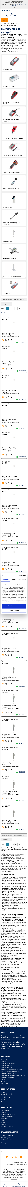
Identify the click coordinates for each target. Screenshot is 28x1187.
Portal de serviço (6, 1098)
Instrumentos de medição (8, 25)
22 (16, 308)
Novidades (4, 1118)
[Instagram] (21, 1157)
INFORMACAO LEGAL (17, 1163)
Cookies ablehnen (14, 610)
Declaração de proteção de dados (17, 1164)
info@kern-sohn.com (11, 1047)
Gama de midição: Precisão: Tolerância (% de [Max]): (10, 334)
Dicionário (4, 1124)
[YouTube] (12, 1157)
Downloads (4, 1100)
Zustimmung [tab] (5, 579)
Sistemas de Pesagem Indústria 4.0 (11, 1069)
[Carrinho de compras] (3, 340)
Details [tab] (14, 579)
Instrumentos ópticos (7, 1077)
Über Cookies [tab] (22, 579)
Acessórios (4, 1081)
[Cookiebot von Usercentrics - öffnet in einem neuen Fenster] (19, 575)
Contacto (3, 1112)
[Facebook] (7, 1157)
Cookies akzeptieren (14, 606)
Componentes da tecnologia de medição (13, 1075)
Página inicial (5, 23)
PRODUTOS (14, 23)
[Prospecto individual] (11, 340)
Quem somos (5, 1110)
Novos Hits (4, 1060)
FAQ (2, 1102)
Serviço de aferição (7, 1094)
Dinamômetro (6, 319)
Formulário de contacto (8, 1114)
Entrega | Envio (5, 1137)
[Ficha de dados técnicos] (9, 340)
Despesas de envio (6, 1139)
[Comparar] (6, 340)
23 (19, 308)
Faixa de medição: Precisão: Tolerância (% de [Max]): (10, 535)
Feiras (3, 1092)
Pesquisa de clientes (7, 1126)
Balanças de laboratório (8, 1063)
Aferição (3, 1096)
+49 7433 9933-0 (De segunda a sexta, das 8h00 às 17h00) (13, 1044)
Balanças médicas (6, 1067)
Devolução (4, 1143)
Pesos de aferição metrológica (10, 1071)
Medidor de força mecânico (10, 519)
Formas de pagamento (7, 1135)
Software (3, 1079)
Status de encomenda (7, 1141)
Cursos (3, 1120)
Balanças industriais (7, 1065)
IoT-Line (3, 1062)
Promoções (4, 1083)
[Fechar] (14, 7)
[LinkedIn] (16, 1157)
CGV (26, 1163)
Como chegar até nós (7, 1116)
